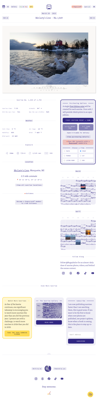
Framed (68, 156)
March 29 (46, 13)
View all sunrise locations (29, 185)
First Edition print (77, 106)
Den (83, 160)
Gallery (14, 7)
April (78, 211)
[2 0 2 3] (49, 9)
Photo (68, 151)
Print (84, 151)
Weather (29, 121)
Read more (49, 322)
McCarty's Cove (21, 170)
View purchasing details (78, 137)
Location (29, 162)
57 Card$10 (86, 127)
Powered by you (60, 369)
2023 (54, 13)
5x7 (83, 156)
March (78, 171)
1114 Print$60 (70, 127)
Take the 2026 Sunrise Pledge (17, 333)
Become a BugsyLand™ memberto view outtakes (29, 202)
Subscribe (81, 341)
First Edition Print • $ (78, 120)
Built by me (37, 369)
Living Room (70, 160)
